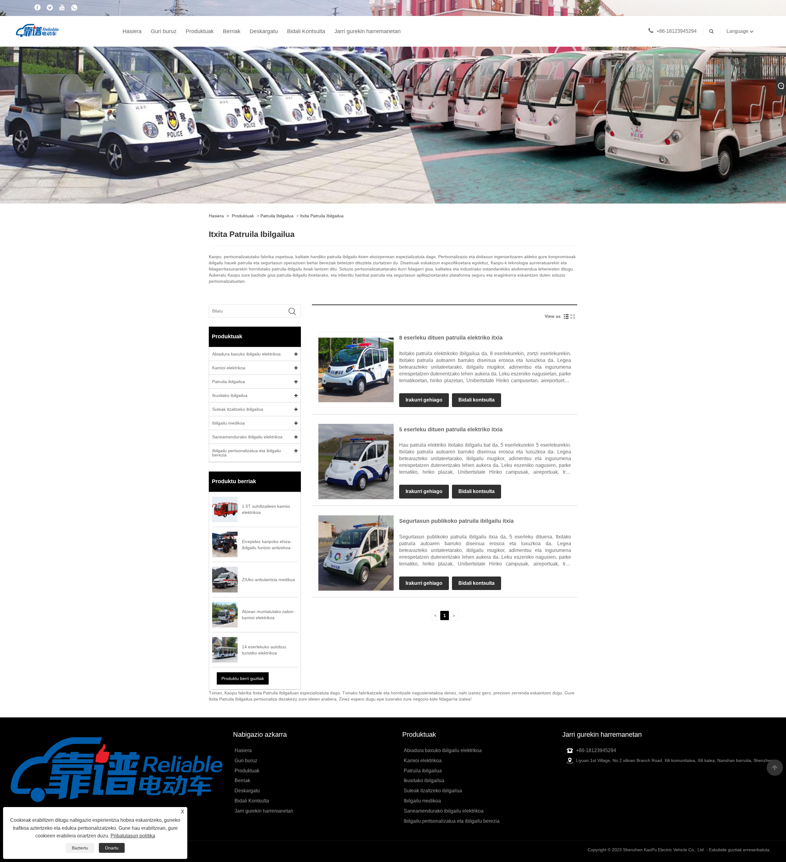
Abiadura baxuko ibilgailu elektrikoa (246, 353)
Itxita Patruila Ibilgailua (322, 215)
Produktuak (200, 31)
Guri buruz (164, 31)
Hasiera (132, 31)
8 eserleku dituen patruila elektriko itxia (451, 338)
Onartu (112, 847)
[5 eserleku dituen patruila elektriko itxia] (356, 461)
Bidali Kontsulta (306, 31)
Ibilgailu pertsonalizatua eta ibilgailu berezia (246, 452)
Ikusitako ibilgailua (229, 395)
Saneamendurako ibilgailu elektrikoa (247, 436)
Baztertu (80, 847)
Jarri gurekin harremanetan (367, 31)
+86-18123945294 (676, 31)
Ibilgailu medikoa (228, 423)
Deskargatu (264, 31)
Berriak (231, 31)
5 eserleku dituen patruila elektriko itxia (451, 429)
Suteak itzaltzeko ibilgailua (237, 409)
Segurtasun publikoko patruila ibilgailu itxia (456, 521)
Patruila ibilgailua (277, 215)
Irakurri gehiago (424, 399)
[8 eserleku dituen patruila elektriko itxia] (356, 369)
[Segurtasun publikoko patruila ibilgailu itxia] (356, 552)
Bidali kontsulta (476, 399)
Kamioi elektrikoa (228, 367)
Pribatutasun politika (133, 835)
